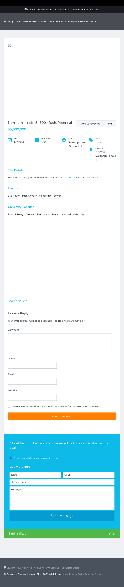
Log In (71, 177)
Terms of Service (94, 574)
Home (7, 21)
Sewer (57, 195)
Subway (19, 214)
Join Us (99, 177)
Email (12, 374)
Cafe (75, 214)
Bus (10, 214)
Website (12, 390)
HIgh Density (29, 195)
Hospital (66, 214)
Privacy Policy (76, 574)
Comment (14, 329)
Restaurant (43, 214)
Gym (83, 214)
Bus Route (14, 195)
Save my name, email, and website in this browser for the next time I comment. (56, 406)
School (55, 214)
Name (12, 358)
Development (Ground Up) (30, 21)
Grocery (30, 214)
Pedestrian (45, 195)
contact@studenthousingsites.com (39, 458)
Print (110, 123)
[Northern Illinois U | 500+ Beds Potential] (62, 80)
